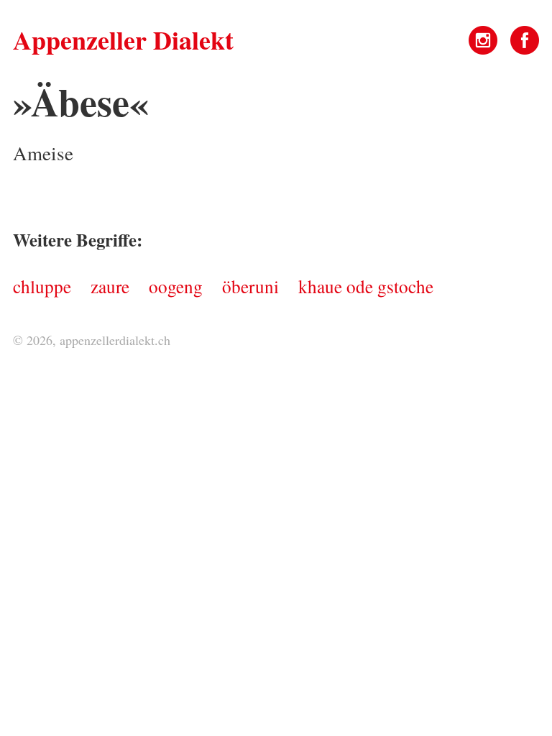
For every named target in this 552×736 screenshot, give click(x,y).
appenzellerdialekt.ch (115, 340)
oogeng (176, 286)
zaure (110, 286)
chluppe (42, 286)
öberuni (250, 286)
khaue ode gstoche (365, 286)
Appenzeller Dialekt (123, 39)
